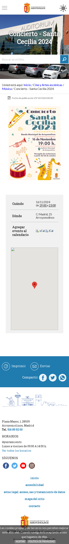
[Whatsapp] (62, 377)
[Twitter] (53, 377)
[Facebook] (43, 377)
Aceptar (20, 541)
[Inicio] (34, 8)
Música (7, 88)
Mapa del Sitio (34, 499)
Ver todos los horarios (16, 450)
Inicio (27, 85)
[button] (4, 7)
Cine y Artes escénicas (47, 85)
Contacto (34, 506)
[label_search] (64, 59)
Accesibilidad (34, 485)
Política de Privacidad (42, 541)
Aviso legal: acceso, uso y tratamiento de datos (34, 492)
